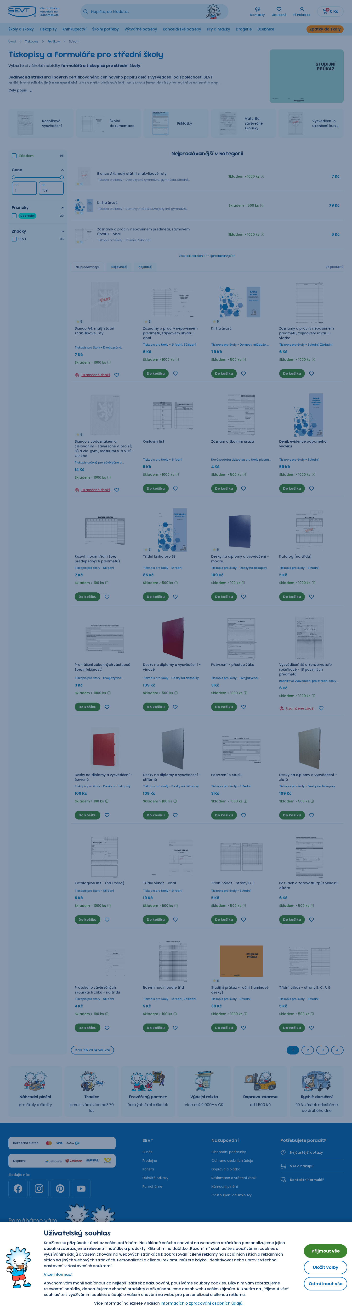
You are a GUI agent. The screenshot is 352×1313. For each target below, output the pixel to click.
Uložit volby (325, 1267)
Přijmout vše (326, 1251)
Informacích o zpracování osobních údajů (201, 1303)
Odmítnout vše (325, 1284)
